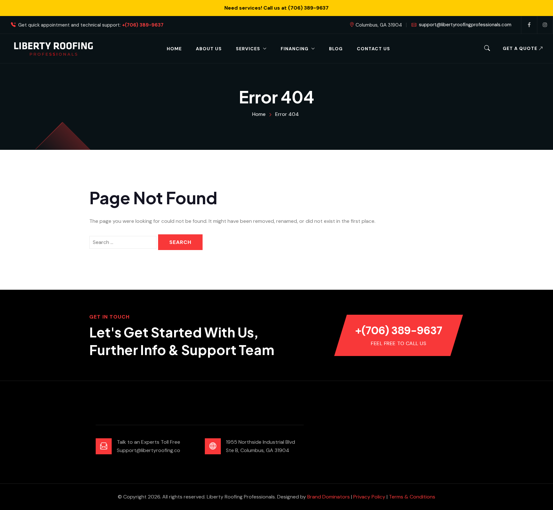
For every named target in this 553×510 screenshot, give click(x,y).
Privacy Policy (369, 496)
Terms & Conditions (412, 496)
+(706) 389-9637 (143, 25)
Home (174, 49)
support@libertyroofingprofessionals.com (465, 24)
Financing (295, 49)
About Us (209, 49)
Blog (336, 49)
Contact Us (373, 49)
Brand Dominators (328, 496)
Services (248, 49)
